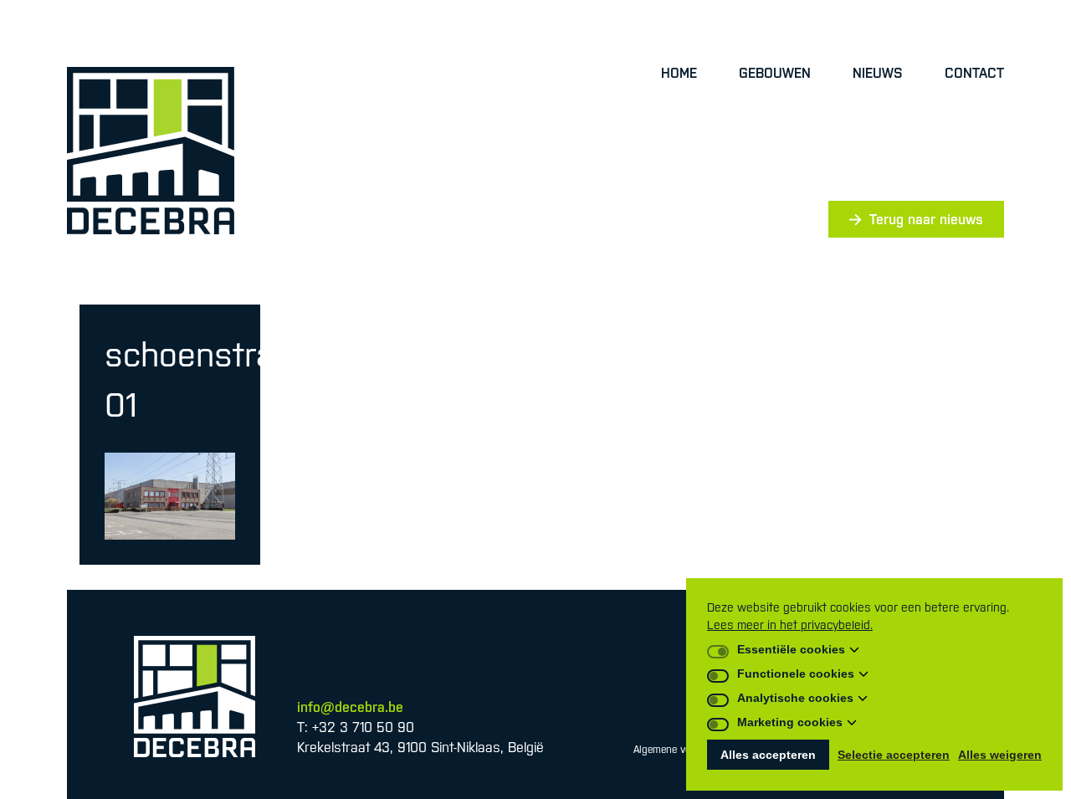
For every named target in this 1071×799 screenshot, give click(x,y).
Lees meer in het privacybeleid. (790, 625)
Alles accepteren (768, 754)
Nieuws (878, 72)
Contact (974, 72)
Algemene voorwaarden (684, 749)
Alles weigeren (1000, 754)
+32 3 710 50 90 (363, 727)
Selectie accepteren (894, 754)
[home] (150, 150)
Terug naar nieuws (926, 219)
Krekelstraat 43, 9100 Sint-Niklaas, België (420, 747)
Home (679, 72)
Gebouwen (775, 72)
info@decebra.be (350, 706)
